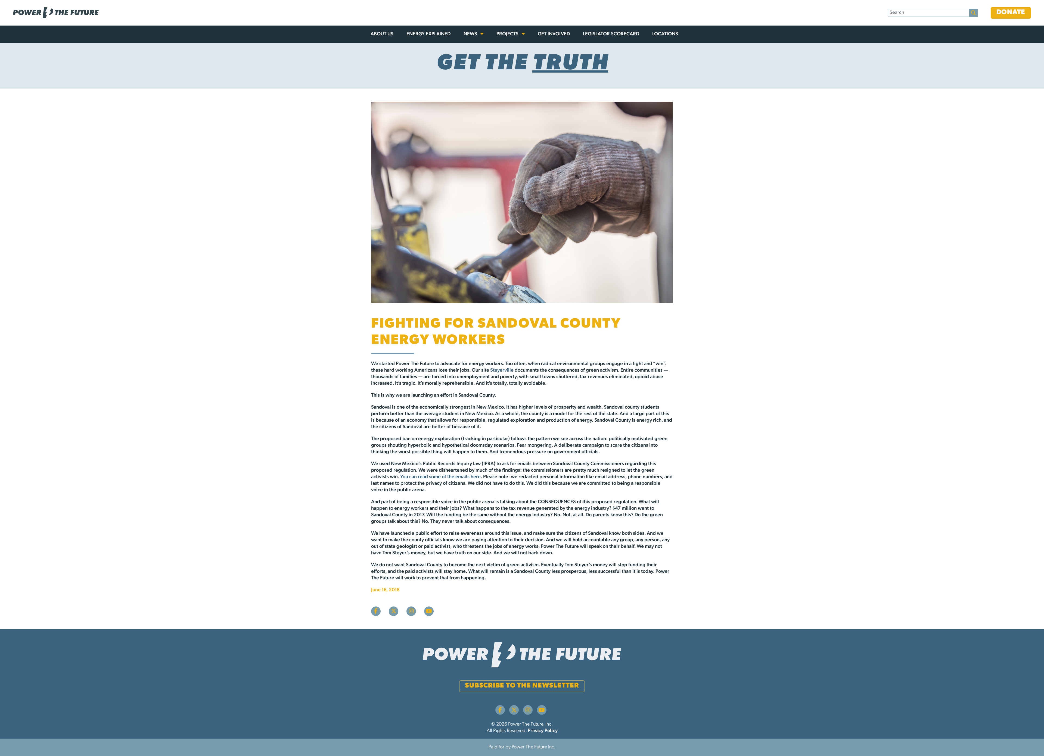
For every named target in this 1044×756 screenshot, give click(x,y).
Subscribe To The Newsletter (522, 685)
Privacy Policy (543, 731)
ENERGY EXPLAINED (428, 34)
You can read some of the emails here (440, 477)
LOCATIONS (665, 34)
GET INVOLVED (554, 34)
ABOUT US (382, 34)
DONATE (1011, 12)
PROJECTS (508, 34)
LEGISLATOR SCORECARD (611, 34)
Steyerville (502, 370)
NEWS (471, 34)
